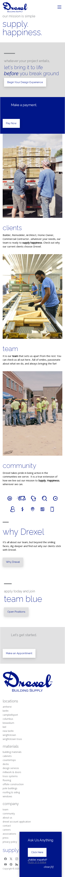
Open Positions (16, 611)
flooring (7, 780)
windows (7, 796)
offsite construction (13, 784)
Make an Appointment (19, 653)
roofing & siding (11, 792)
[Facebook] (5, 859)
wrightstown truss (12, 739)
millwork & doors (12, 772)
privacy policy (10, 841)
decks (6, 764)
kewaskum (8, 722)
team (10, 349)
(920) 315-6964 (37, 862)
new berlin (8, 731)
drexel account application (17, 821)
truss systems (10, 776)
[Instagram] (17, 859)
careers (7, 829)
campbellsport (10, 714)
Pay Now (11, 123)
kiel (4, 726)
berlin (5, 710)
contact (7, 825)
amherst (7, 706)
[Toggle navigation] (59, 7)
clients (12, 228)
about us (7, 817)
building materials (12, 752)
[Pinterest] (11, 864)
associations (9, 833)
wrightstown (9, 735)
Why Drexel (13, 561)
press (5, 837)
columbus (8, 718)
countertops (9, 760)
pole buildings (10, 788)
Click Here (37, 852)
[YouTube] (5, 864)
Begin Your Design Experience (25, 82)
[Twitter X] (11, 859)
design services (11, 768)
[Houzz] (17, 864)
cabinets (7, 756)
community (19, 465)
